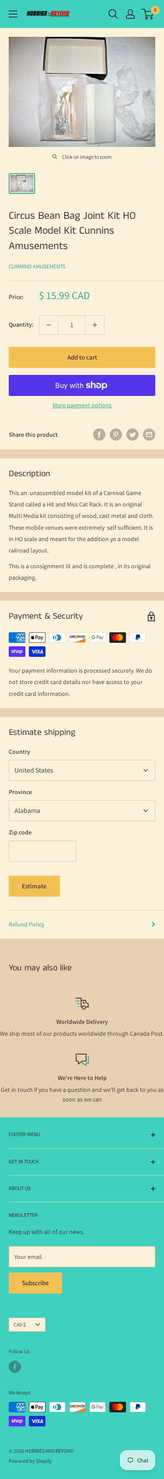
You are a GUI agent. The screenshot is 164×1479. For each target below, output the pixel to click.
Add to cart (82, 357)
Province (20, 792)
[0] (148, 14)
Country (19, 752)
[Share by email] (149, 434)
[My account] (130, 14)
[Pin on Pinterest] (116, 434)
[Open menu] (13, 14)
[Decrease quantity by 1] (48, 325)
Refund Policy (26, 924)
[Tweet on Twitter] (132, 434)
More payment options (82, 405)
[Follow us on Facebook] (15, 1367)
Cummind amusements (37, 266)
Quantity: (21, 324)
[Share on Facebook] (99, 434)
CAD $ (20, 1324)
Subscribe (35, 1283)
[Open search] (113, 14)
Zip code (20, 832)
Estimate (34, 886)
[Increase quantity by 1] (95, 325)
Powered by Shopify (30, 1461)
